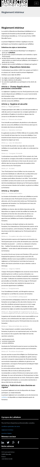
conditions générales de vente (10, 426)
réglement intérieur (7, 430)
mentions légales (6, 433)
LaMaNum (4, 397)
